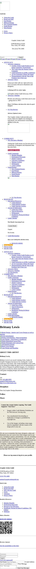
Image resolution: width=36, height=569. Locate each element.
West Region (8, 28)
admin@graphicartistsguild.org (9, 479)
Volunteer (7, 494)
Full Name (3, 562)
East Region (7, 21)
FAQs (5, 31)
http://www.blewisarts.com (8, 383)
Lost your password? (6, 560)
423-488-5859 (7, 379)
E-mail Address (29, 562)
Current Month (12, 226)
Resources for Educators (11, 506)
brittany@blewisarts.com (7, 381)
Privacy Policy (8, 33)
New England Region (10, 24)
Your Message (22, 564)
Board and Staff (8, 19)
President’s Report (14, 150)
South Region (8, 26)
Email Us (3, 52)
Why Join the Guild (10, 490)
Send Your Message (23, 568)
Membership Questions (7, 53)
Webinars (7, 511)
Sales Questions (5, 55)
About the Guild (9, 17)
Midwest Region (9, 23)
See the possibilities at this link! (9, 546)
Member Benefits (9, 503)
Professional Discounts (11, 505)
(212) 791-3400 (5, 476)
